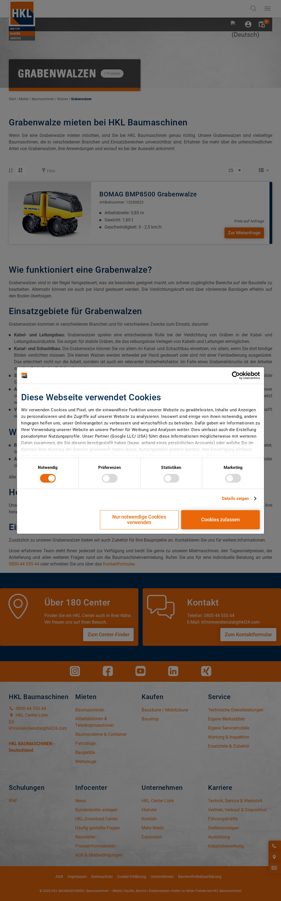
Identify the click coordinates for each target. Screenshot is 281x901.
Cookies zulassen (220, 520)
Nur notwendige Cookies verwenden (139, 519)
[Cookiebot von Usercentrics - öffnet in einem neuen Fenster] (236, 375)
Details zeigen (235, 498)
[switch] (109, 478)
